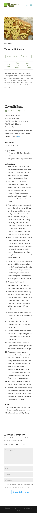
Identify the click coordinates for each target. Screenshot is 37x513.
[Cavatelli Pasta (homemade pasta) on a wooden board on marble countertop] (18, 40)
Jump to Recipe (13, 56)
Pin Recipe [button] (11, 111)
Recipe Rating (8, 444)
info (18, 137)
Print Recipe (26, 56)
